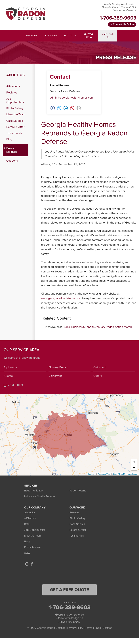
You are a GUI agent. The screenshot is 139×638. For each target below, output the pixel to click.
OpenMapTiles (104, 473)
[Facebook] (32, 564)
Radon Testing (78, 490)
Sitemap (107, 627)
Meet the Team (15, 114)
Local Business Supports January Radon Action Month (98, 327)
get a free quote (69, 589)
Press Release (11, 150)
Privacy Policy (75, 627)
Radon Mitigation (34, 490)
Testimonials (14, 133)
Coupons (12, 160)
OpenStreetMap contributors (125, 473)
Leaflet (91, 473)
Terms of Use (93, 627)
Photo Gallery (14, 108)
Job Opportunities (15, 100)
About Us (15, 75)
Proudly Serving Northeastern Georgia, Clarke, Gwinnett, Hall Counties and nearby (119, 7)
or (122, 24)
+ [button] (134, 462)
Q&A (27, 553)
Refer (27, 524)
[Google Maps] (27, 564)
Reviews (11, 92)
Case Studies (14, 121)
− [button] (134, 467)
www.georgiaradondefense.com (61, 298)
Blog (9, 139)
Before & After (15, 127)
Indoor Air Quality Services (39, 496)
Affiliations (13, 86)
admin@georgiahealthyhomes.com (72, 97)
